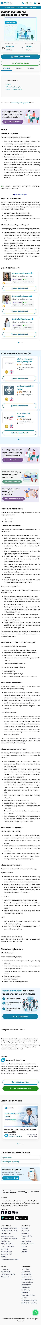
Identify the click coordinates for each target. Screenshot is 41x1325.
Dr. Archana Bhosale (21, 273)
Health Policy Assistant (29, 1303)
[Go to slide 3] (21, 342)
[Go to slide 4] (22, 342)
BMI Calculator (27, 1287)
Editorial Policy (6, 1277)
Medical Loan (26, 1285)
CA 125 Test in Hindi (7, 1246)
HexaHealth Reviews (28, 1295)
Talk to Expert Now (22, 1082)
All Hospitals (26, 1272)
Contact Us (25, 1231)
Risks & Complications (14, 89)
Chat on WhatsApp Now (21, 1088)
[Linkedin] (9, 1213)
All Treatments (27, 1277)
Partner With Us (27, 1236)
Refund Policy (5, 1272)
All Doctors (25, 1269)
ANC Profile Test (6, 1252)
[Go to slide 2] (19, 342)
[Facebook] (2, 1213)
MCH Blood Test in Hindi (9, 1231)
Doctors (19, 68)
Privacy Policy (5, 1269)
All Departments (27, 1279)
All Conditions (26, 1274)
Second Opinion (27, 1282)
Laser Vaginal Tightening (10, 1162)
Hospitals (31, 68)
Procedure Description (14, 87)
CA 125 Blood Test (7, 1244)
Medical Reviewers (28, 1244)
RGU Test (4, 1257)
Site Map (25, 1252)
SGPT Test (4, 1249)
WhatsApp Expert (22, 63)
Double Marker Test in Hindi (10, 1259)
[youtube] (16, 1212)
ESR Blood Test (6, 1233)
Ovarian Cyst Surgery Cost (20, 103)
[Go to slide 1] (18, 342)
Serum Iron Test (6, 1254)
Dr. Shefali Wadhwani (21, 319)
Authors (24, 1246)
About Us (25, 1228)
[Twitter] (6, 1213)
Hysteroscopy (7, 1158)
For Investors (26, 1233)
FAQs (23, 1239)
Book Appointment (22, 57)
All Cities (24, 1298)
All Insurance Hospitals (29, 1300)
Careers (24, 1249)
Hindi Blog (25, 1292)
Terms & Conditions (8, 1274)
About (9, 84)
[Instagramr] (13, 1213)
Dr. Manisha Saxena (21, 296)
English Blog (26, 1290)
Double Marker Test (7, 1236)
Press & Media (26, 1241)
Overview (6, 68)
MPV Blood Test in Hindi (9, 1228)
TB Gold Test (5, 1241)
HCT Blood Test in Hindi (9, 1239)
